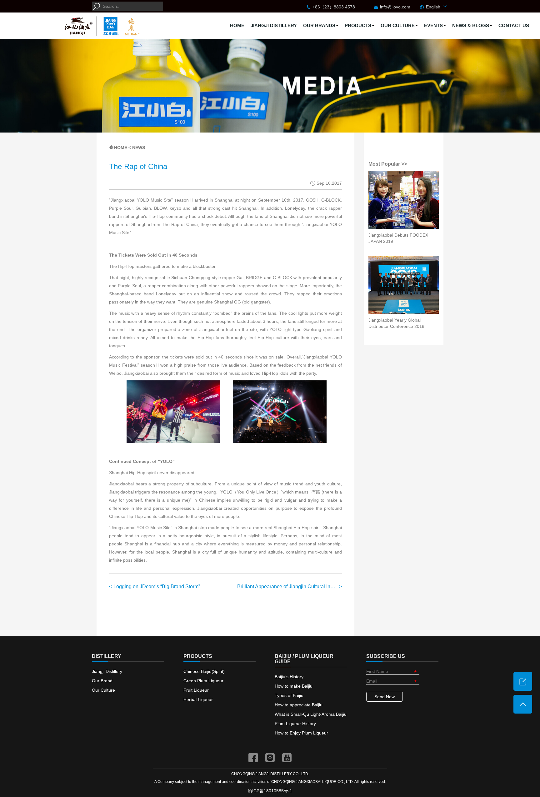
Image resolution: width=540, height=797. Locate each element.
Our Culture (103, 690)
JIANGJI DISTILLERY (274, 25)
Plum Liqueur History (295, 723)
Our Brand (102, 680)
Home (120, 147)
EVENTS (433, 25)
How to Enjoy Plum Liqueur (301, 732)
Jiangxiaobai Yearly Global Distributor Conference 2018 (396, 323)
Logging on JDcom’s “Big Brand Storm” (156, 586)
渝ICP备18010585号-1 (270, 790)
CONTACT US (513, 25)
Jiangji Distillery (107, 671)
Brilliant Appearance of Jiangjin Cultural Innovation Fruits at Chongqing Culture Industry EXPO (289, 586)
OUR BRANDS (319, 25)
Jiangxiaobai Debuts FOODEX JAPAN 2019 (398, 238)
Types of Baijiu (289, 695)
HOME (237, 25)
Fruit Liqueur (196, 690)
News (138, 147)
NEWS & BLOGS (470, 25)
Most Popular (384, 164)
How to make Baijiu (293, 686)
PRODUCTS (358, 25)
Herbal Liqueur (198, 699)
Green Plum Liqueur (203, 680)
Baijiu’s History (289, 676)
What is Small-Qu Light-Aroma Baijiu (311, 714)
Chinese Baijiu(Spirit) (204, 671)
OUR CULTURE (398, 25)
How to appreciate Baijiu (298, 704)
